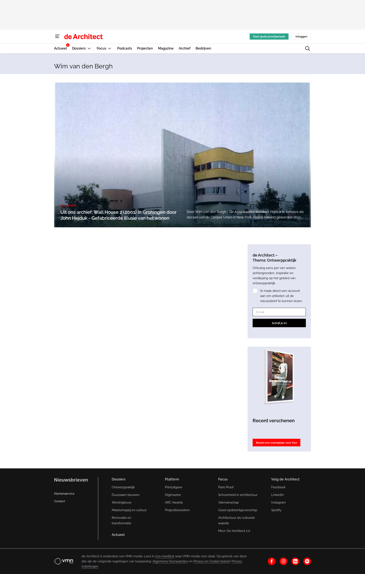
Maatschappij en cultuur (129, 510)
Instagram (278, 502)
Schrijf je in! (279, 323)
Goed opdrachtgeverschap (237, 510)
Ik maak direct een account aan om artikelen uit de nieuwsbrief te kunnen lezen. (281, 296)
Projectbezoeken (177, 510)
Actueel (118, 535)
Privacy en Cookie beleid (211, 561)
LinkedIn (277, 495)
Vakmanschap (228, 502)
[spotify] (307, 561)
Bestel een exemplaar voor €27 (276, 442)
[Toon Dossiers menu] (89, 48)
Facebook (278, 487)
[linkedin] (295, 561)
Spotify (276, 510)
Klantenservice (64, 493)
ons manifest (164, 556)
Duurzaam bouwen (126, 495)
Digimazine (173, 495)
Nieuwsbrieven (71, 480)
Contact (59, 501)
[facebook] (271, 561)
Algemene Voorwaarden (170, 561)
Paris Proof (226, 487)
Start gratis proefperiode (269, 36)
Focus (223, 479)
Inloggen (301, 36)
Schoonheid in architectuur (237, 495)
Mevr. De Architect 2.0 (234, 531)
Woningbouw (121, 502)
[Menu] (57, 36)
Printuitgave (173, 487)
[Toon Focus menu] (109, 48)
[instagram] (283, 561)
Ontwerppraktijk (123, 487)
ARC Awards (174, 502)
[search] (307, 48)
